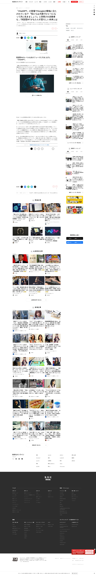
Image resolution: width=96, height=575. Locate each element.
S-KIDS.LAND (50, 526)
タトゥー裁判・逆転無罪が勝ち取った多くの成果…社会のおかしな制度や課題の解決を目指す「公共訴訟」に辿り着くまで (20, 289)
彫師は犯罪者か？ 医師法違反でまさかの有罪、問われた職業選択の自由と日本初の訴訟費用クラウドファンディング (36, 289)
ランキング (31, 1)
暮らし (30, 236)
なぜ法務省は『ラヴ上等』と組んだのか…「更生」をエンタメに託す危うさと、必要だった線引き (36, 392)
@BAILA (61, 496)
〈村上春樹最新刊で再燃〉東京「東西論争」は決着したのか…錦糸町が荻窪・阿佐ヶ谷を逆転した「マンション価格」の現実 (36, 267)
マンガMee (38, 498)
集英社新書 (26, 528)
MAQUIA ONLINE (63, 498)
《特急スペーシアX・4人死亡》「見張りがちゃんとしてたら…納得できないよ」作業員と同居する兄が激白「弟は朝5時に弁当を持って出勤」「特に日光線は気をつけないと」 (20, 348)
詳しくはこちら (74, 573)
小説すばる (14, 526)
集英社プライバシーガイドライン (65, 558)
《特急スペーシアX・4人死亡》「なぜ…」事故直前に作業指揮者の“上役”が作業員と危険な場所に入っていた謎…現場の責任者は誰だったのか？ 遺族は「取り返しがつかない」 (20, 325)
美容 (60, 460)
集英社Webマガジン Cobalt (40, 524)
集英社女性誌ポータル (63, 511)
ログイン (81, 1)
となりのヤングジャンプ (28, 498)
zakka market (62, 544)
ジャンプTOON (14, 506)
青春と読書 (14, 532)
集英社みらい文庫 (51, 524)
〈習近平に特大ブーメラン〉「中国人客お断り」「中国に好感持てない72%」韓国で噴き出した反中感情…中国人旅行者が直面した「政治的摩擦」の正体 (20, 268)
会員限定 (59, 1)
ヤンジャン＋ (26, 496)
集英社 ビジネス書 (27, 526)
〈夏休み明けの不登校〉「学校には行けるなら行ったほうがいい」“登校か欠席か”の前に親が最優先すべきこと (20, 392)
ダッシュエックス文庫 (39, 530)
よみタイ (25, 532)
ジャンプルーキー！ (15, 504)
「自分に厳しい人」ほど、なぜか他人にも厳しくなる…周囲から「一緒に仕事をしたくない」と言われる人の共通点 (36, 434)
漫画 (49, 457)
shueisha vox (62, 533)
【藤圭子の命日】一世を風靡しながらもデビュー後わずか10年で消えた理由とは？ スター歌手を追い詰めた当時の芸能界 (20, 413)
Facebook (25, 38)
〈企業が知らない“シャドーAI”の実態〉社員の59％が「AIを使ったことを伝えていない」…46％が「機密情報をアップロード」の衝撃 (36, 371)
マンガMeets (38, 502)
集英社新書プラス (27, 530)
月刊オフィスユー (51, 496)
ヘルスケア (14, 236)
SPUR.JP (61, 500)
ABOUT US (57, 558)
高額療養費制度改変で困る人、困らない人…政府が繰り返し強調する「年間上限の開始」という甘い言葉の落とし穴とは (52, 323)
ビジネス (45, 1)
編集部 (73, 457)
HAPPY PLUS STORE (63, 531)
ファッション (62, 466)
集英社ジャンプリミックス (16, 510)
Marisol (61, 504)
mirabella (61, 540)
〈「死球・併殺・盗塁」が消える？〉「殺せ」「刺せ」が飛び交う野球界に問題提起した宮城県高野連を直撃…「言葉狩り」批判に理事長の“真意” (52, 435)
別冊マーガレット (39, 496)
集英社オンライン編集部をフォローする (75, 238)
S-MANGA (14, 508)
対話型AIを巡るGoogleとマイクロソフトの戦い (40, 144)
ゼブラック (14, 502)
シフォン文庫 (38, 528)
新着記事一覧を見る (36, 445)
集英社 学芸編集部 (27, 524)
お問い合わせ (81, 558)
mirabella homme (63, 542)
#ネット (72, 30)
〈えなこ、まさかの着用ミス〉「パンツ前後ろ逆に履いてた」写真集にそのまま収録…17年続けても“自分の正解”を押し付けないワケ (36, 324)
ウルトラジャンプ (27, 502)
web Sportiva (74, 498)
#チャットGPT (73, 28)
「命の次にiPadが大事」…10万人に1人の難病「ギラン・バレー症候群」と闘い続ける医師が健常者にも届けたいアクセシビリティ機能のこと (52, 217)
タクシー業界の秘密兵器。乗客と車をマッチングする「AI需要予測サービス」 (36, 239)
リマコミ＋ (38, 500)
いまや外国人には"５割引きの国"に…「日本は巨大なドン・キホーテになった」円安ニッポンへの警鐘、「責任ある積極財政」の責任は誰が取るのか (52, 268)
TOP (17, 192)
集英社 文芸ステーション (16, 528)
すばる (13, 524)
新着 (26, 1)
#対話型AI (67, 30)
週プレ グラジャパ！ (75, 496)
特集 (37, 463)
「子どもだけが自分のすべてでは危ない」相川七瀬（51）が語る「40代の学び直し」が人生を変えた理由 (52, 392)
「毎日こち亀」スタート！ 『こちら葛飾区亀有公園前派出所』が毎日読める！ (78, 172)
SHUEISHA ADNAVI (75, 524)
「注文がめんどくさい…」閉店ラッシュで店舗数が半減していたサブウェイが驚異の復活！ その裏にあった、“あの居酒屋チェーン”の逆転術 (36, 413)
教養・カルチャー (23, 192)
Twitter (22, 38)
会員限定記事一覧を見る (36, 299)
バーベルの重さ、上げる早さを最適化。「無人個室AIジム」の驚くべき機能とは (20, 239)
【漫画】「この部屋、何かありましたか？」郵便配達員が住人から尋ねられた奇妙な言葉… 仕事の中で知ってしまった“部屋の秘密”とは (78, 187)
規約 (73, 560)
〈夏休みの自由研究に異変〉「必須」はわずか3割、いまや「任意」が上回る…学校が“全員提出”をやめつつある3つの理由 (52, 413)
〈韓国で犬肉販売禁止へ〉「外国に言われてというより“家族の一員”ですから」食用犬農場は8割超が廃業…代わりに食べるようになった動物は (52, 371)
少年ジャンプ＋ (14, 500)
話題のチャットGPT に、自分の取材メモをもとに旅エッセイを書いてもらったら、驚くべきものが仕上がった (36, 216)
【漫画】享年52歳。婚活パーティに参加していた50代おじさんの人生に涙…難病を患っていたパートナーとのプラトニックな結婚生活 (78, 179)
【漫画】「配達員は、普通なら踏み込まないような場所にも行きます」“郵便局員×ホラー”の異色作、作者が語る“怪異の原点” (78, 165)
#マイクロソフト (79, 28)
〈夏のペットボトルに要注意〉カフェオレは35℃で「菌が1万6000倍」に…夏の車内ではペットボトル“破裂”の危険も (20, 434)
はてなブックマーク (32, 38)
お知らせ (73, 460)
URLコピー (35, 38)
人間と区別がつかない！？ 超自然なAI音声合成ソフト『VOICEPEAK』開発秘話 (52, 239)
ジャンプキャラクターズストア (65, 529)
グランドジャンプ (27, 500)
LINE (28, 38)
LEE (60, 502)
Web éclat (61, 506)
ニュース (36, 1)
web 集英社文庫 (15, 530)
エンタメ (50, 1)
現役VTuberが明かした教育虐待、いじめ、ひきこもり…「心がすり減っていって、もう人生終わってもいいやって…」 (20, 370)
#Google (67, 28)
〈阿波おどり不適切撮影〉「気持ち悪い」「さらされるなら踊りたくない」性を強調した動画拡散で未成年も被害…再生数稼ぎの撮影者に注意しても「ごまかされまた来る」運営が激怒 (78, 135)
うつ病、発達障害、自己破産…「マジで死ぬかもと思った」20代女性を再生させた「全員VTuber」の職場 (52, 347)
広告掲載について (75, 558)
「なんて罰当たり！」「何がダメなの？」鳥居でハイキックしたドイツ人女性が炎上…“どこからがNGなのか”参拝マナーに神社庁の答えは (78, 71)
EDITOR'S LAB (74, 526)
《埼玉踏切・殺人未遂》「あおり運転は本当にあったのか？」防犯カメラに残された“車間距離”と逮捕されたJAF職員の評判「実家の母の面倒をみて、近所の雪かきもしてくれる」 (78, 117)
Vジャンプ (14, 496)
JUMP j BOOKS (38, 532)
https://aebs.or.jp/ (26, 561)
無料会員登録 (74, 1)
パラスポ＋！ (74, 500)
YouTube (94, 12)
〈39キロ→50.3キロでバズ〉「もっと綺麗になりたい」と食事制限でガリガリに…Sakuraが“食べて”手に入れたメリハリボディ (36, 347)
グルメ (61, 463)
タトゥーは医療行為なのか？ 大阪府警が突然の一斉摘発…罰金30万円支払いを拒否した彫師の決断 (52, 289)
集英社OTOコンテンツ (63, 524)
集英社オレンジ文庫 (39, 526)
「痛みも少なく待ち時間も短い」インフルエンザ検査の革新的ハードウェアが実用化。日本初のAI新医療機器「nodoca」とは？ (20, 216)
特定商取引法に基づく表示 (79, 560)
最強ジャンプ (14, 498)
